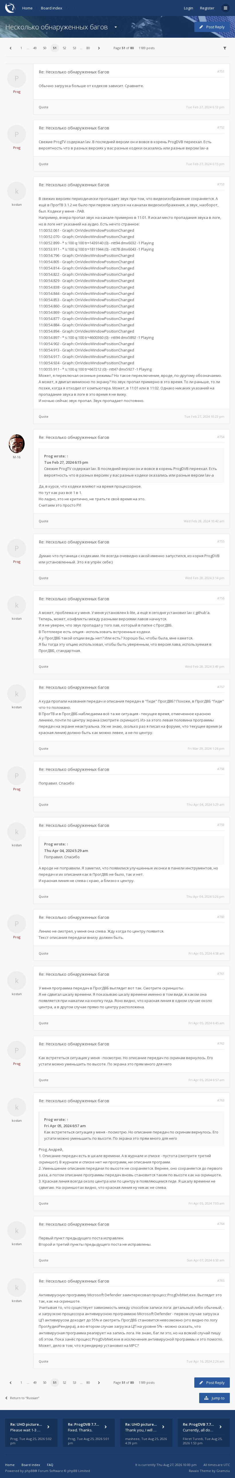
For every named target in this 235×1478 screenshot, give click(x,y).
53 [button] (74, 48)
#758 (220, 769)
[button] (10, 48)
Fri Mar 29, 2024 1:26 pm (206, 748)
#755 (220, 541)
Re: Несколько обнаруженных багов (74, 72)
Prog (16, 91)
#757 (220, 687)
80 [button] (88, 48)
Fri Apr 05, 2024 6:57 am (206, 1080)
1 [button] (21, 48)
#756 (220, 598)
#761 (220, 973)
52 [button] (64, 48)
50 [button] (44, 48)
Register (207, 8)
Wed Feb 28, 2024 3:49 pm (204, 666)
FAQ (50, 1465)
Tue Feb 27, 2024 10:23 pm (204, 416)
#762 (220, 1043)
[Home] (10, 8)
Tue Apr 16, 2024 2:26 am (205, 1361)
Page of (123, 48)
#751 (220, 71)
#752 (220, 127)
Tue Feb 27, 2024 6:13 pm (205, 107)
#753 (220, 184)
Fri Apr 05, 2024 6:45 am (206, 1023)
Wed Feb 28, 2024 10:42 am (204, 521)
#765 (220, 1280)
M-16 (16, 457)
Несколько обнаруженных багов (56, 26)
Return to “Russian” (24, 1398)
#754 (220, 437)
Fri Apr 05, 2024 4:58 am (206, 953)
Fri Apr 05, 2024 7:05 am (206, 1203)
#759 (220, 825)
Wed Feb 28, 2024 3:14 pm (204, 578)
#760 (220, 917)
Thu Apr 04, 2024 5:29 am (205, 804)
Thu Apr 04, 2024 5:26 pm (205, 896)
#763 (220, 1100)
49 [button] (35, 48)
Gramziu (223, 1471)
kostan (17, 204)
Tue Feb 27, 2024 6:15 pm (205, 164)
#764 (220, 1223)
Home (27, 8)
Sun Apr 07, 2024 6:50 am (205, 1260)
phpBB (30, 1471)
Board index (51, 8)
